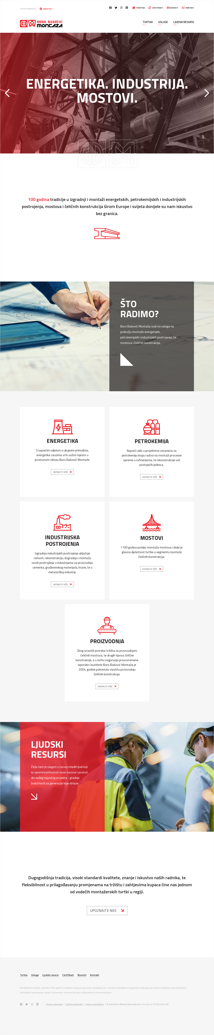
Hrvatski (47, 9)
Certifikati (157, 7)
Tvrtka (148, 22)
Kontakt (189, 7)
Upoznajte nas (103, 910)
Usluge (163, 22)
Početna (140, 7)
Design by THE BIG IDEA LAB (156, 1004)
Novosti (174, 7)
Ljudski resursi (183, 22)
